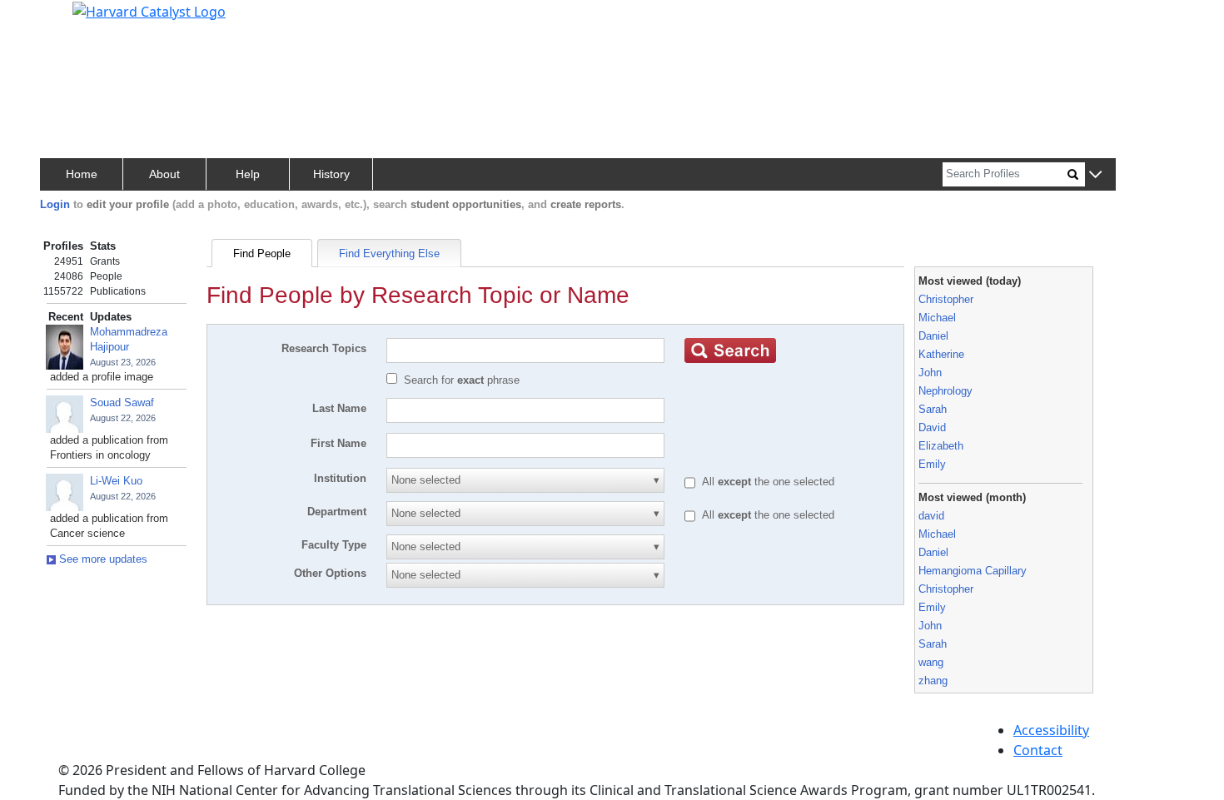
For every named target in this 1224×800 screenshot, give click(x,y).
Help (248, 174)
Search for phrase (462, 380)
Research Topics (323, 348)
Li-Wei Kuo (116, 481)
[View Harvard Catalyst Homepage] (149, 10)
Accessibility (1051, 730)
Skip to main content (69, 19)
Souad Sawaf (122, 402)
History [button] (331, 174)
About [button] (164, 174)
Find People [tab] (262, 253)
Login (55, 204)
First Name (338, 443)
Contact (1037, 750)
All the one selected (768, 481)
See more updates (101, 559)
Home (81, 174)
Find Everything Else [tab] (389, 253)
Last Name (339, 408)
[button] (1095, 175)
